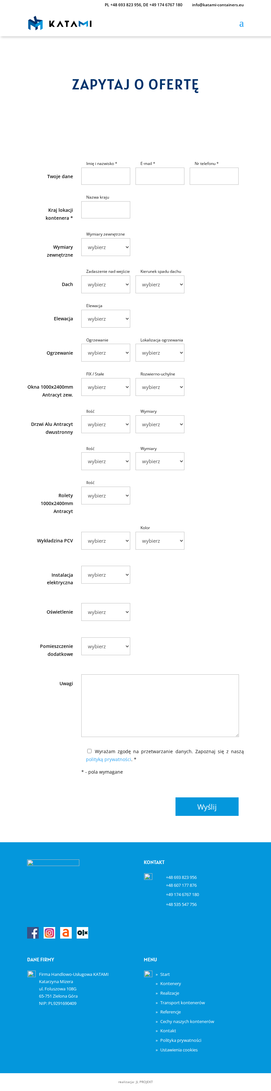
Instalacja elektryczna (60, 579)
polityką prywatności (108, 759)
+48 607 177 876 (181, 885)
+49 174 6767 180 (165, 5)
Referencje (170, 1012)
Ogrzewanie (60, 353)
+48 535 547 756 (181, 904)
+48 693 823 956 (125, 5)
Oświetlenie (60, 612)
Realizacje (169, 993)
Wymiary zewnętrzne (60, 251)
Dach (67, 284)
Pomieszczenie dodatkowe (56, 650)
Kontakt (168, 1031)
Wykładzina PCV (55, 540)
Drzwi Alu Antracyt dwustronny (52, 428)
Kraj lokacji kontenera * (59, 214)
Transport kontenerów (182, 1003)
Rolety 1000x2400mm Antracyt (57, 503)
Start (165, 974)
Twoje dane (60, 176)
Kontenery (170, 983)
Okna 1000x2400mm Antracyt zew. (50, 391)
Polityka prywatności (180, 1040)
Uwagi (66, 683)
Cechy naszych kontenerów (187, 1021)
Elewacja (63, 318)
